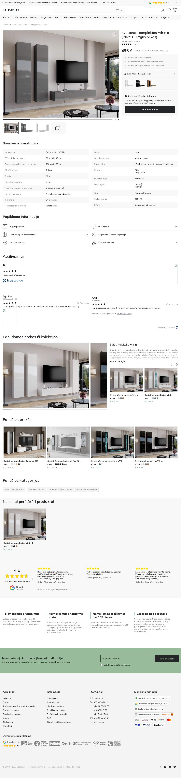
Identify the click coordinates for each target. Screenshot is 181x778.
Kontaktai (7, 726)
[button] (163, 10)
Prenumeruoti (167, 658)
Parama (6, 702)
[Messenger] (175, 767)
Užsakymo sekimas (55, 706)
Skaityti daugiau (117, 361)
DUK (49, 718)
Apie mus (7, 698)
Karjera (6, 718)
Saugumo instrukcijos (145, 205)
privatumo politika (122, 665)
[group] (55, 577)
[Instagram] (166, 767)
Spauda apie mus (11, 710)
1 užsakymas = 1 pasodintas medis (19, 706)
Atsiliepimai (8, 722)
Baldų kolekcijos (20, 25)
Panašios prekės (150, 109)
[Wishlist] (169, 10)
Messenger (99, 722)
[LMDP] (142, 184)
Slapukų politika (55, 767)
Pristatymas (52, 698)
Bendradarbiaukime (12, 714)
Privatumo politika (36, 767)
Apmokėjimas (53, 702)
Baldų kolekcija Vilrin (38, 25)
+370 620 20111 (101, 702)
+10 (65, 464)
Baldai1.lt (7, 25)
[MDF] (140, 187)
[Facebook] (161, 767)
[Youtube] (171, 767)
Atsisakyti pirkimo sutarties (59, 722)
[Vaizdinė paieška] (117, 10)
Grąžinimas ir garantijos (57, 714)
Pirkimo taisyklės (72, 767)
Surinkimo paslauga (56, 710)
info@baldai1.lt (101, 718)
